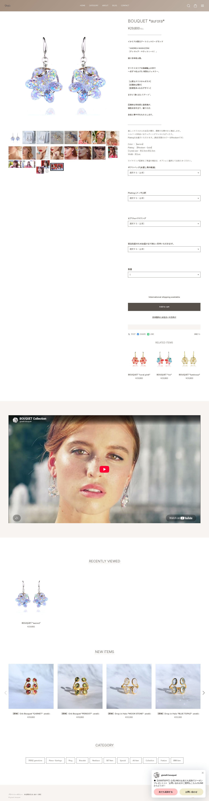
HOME (82, 6)
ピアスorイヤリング (137, 218)
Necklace (96, 760)
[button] (203, 693)
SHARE (143, 334)
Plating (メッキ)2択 (137, 193)
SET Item (109, 760)
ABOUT (105, 6)
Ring (70, 760)
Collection (150, 760)
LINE (152, 334)
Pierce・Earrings (55, 760)
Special (123, 760)
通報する (197, 334)
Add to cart (164, 307)
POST (133, 334)
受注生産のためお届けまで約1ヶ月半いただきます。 (151, 244)
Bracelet (82, 760)
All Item (136, 760)
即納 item (177, 760)
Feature (164, 760)
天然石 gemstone (35, 760)
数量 (130, 269)
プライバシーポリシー (16, 795)
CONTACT (125, 6)
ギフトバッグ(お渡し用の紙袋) (141, 167)
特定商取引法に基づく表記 (32, 795)
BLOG (114, 6)
